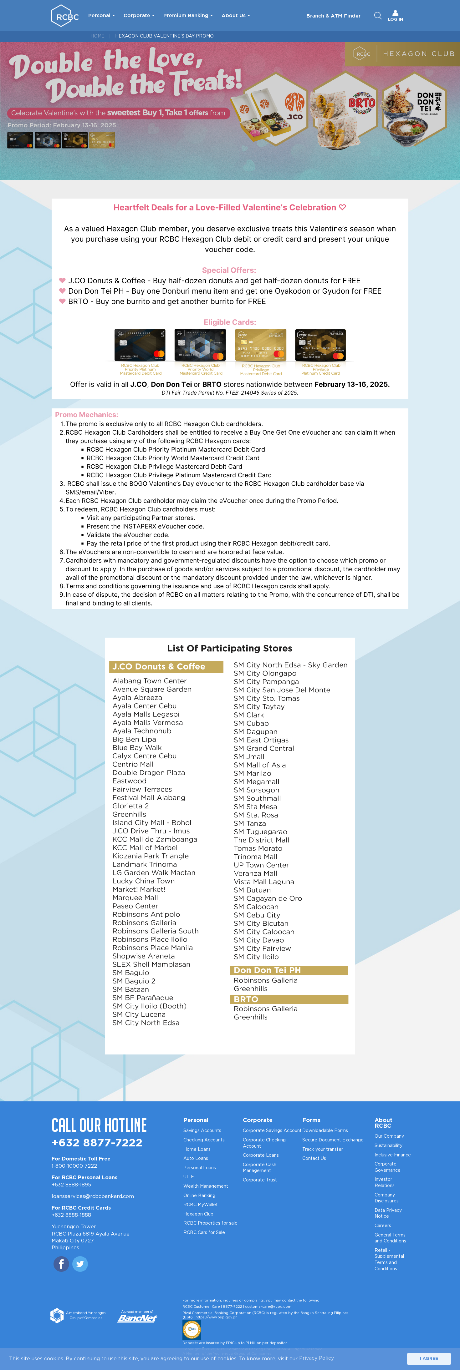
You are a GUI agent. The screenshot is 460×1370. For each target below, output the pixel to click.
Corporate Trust (260, 1180)
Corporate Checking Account (264, 1143)
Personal (99, 15)
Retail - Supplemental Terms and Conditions (389, 1259)
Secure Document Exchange (333, 1140)
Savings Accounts (202, 1131)
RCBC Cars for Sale (204, 1233)
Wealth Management (205, 1186)
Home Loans (197, 1149)
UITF (188, 1177)
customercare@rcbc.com (268, 1306)
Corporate (137, 15)
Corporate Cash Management (259, 1168)
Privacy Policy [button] (316, 1358)
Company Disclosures (387, 1198)
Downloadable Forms (325, 1131)
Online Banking (199, 1196)
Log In (395, 20)
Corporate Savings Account (272, 1131)
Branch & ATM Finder (333, 15)
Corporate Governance (388, 1167)
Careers (383, 1226)
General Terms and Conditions (390, 1238)
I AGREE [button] (429, 1358)
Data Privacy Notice (388, 1213)
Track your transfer (322, 1149)
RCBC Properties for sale (210, 1223)
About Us (234, 15)
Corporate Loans (261, 1155)
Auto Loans (195, 1158)
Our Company (389, 1136)
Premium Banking (185, 15)
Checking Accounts (204, 1140)
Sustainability (388, 1146)
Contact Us (314, 1158)
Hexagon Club (198, 1214)
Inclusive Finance (393, 1155)
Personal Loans (199, 1168)
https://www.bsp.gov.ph (217, 1317)
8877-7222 (232, 1306)
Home (97, 36)
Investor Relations (385, 1182)
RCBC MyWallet (200, 1205)
